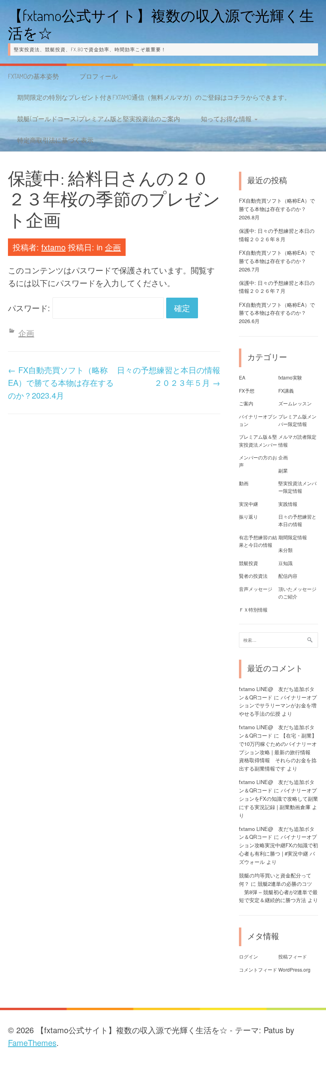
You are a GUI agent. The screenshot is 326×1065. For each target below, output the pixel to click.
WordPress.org (294, 969)
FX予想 (246, 390)
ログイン (248, 956)
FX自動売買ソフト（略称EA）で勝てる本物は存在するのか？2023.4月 (61, 382)
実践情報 (287, 503)
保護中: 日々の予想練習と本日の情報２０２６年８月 (276, 235)
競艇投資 (248, 563)
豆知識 (285, 563)
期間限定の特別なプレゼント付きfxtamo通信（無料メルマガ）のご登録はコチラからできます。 (154, 97)
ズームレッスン (295, 403)
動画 (243, 483)
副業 (283, 470)
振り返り (248, 516)
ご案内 (246, 403)
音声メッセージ (255, 588)
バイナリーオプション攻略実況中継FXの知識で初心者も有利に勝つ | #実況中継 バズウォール (278, 849)
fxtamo (53, 247)
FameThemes (32, 1042)
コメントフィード (258, 969)
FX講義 (286, 390)
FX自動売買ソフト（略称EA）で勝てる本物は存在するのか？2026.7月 (277, 261)
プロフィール (99, 76)
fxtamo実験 (290, 377)
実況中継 (248, 503)
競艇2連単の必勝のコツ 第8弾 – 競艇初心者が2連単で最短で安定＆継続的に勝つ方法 (278, 892)
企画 (113, 247)
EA (242, 377)
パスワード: (30, 308)
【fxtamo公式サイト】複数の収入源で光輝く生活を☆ (161, 24)
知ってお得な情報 (226, 119)
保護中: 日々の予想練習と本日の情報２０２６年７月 (276, 287)
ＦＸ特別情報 (253, 609)
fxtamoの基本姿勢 (33, 76)
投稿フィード (292, 956)
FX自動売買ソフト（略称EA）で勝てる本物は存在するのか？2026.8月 (277, 209)
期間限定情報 (292, 537)
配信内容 (287, 575)
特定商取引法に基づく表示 (55, 140)
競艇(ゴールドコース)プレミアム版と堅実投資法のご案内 (98, 119)
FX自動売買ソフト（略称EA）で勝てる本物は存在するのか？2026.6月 (277, 313)
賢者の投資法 (253, 575)
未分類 (285, 549)
